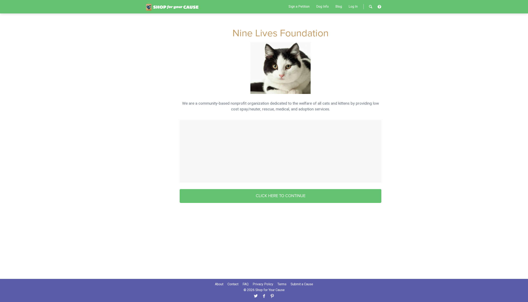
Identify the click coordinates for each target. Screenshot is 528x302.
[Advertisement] (280, 150)
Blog (338, 6)
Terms (281, 284)
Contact (232, 284)
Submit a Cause (302, 284)
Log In (353, 6)
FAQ (246, 284)
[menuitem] (299, 7)
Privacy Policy (263, 284)
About (219, 284)
